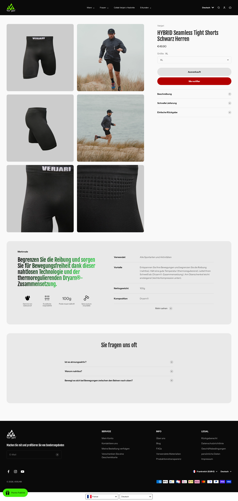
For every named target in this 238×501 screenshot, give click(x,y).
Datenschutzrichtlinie (212, 443)
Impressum (207, 459)
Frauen (103, 7)
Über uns (160, 438)
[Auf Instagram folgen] (15, 471)
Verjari (160, 25)
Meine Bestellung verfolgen (116, 448)
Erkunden (144, 7)
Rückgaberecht (209, 438)
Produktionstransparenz (168, 459)
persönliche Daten (210, 453)
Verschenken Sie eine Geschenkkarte (113, 455)
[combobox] (102, 496)
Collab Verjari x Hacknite (124, 7)
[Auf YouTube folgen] (22, 471)
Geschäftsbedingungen (213, 448)
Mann (89, 7)
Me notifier (194, 81)
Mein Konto (107, 438)
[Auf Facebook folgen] (8, 471)
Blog (158, 443)
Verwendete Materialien (168, 453)
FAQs (159, 448)
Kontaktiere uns (110, 443)
